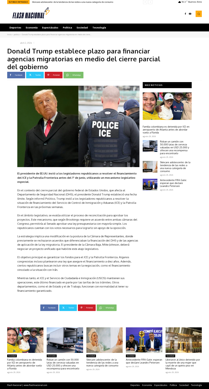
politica (17, 34)
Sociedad (147, 123)
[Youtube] (190, 14)
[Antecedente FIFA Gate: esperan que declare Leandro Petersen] (150, 184)
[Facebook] (185, 14)
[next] (150, 2)
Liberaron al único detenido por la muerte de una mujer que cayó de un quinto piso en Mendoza (183, 364)
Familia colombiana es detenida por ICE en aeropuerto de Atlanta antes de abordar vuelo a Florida (166, 129)
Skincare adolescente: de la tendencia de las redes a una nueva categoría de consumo (72, 2)
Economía (148, 149)
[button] (199, 14)
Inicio (9, 34)
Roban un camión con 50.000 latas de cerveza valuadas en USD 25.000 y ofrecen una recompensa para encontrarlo (174, 147)
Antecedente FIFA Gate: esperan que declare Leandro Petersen (173, 183)
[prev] (145, 2)
